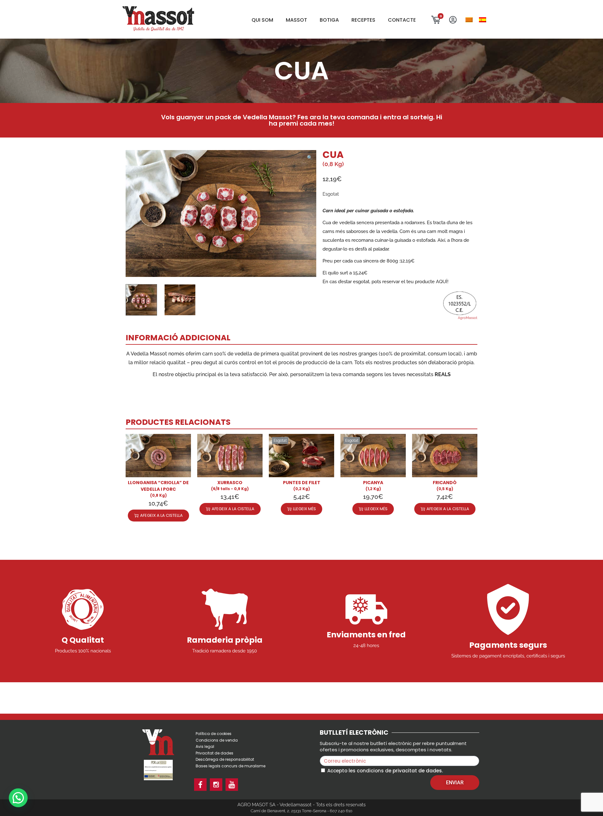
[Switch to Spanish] (482, 20)
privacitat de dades (417, 770)
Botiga (329, 20)
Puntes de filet (301, 482)
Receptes (363, 20)
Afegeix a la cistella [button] (161, 515)
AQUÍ (441, 281)
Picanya (373, 482)
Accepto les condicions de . (385, 770)
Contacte (402, 20)
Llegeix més (304, 509)
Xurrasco (229, 482)
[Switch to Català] (469, 20)
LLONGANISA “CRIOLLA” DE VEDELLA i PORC (158, 485)
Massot (296, 20)
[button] (310, 156)
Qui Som (262, 20)
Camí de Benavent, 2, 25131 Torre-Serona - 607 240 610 (301, 810)
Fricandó (445, 482)
